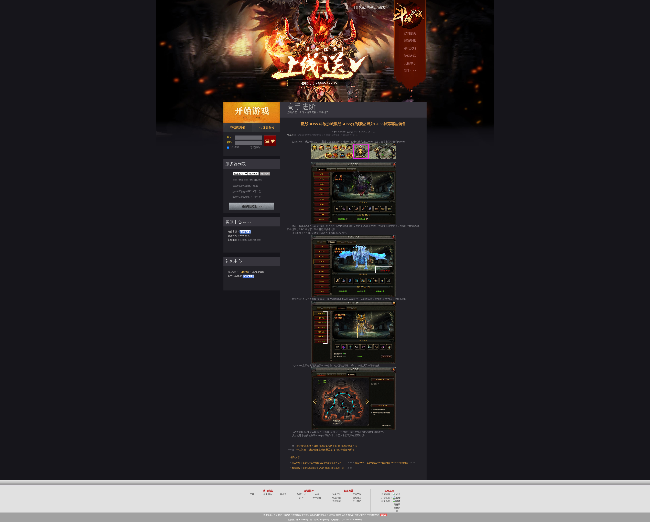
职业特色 (336, 497)
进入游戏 (265, 173)
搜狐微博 (316, 135)
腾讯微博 (333, 135)
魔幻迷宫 (357, 497)
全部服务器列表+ (251, 206)
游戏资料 (410, 48)
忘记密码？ (256, 147)
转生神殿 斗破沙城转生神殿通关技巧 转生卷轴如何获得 (325, 449)
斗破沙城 (243, 272)
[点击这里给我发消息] (397, 506)
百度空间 (349, 135)
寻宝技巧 (357, 501)
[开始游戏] (251, 112)
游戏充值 (237, 127)
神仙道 (283, 494)
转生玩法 (336, 494)
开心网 (341, 135)
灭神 (252, 494)
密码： (230, 142)
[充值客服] (245, 231)
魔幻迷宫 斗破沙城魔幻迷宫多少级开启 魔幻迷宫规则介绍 (326, 446)
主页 (301, 112)
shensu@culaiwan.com (250, 239)
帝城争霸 (336, 501)
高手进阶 (323, 112)
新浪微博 (307, 135)
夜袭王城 (357, 494)
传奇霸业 (267, 494)
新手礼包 (410, 70)
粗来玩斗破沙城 (408, 14)
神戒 (317, 494)
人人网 (324, 135)
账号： (230, 137)
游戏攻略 (410, 55)
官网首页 (410, 33)
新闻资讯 (410, 41)
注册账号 (266, 127)
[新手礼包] (248, 276)
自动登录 (234, 147)
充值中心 (410, 63)
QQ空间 (298, 135)
